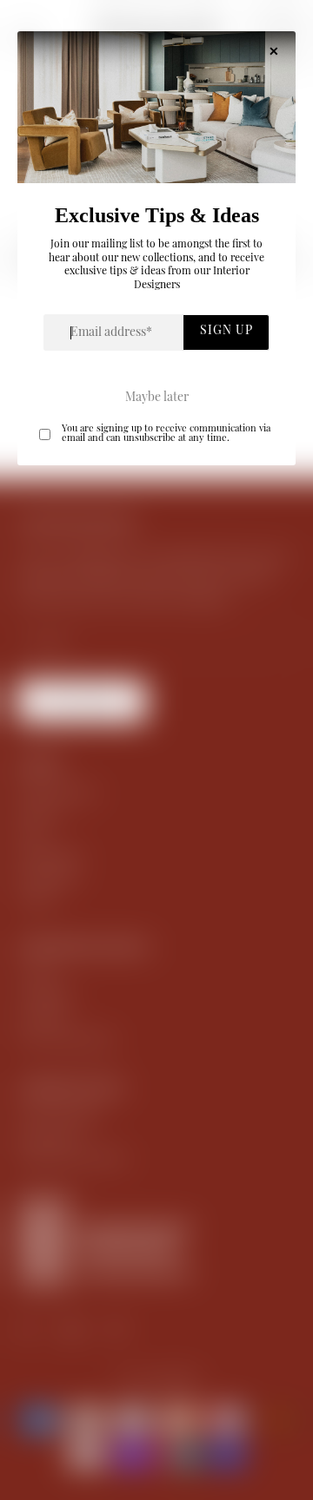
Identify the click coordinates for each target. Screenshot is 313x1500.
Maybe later (157, 398)
